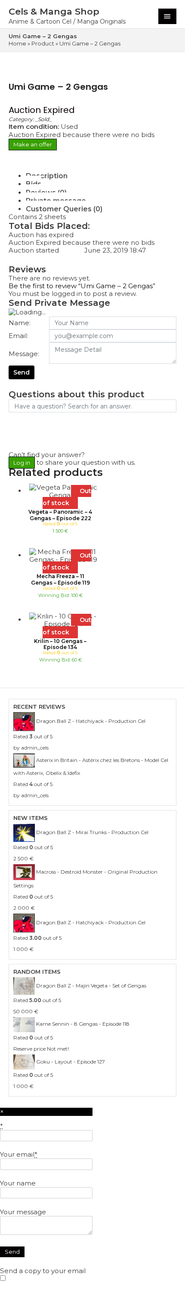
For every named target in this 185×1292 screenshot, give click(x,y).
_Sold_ (43, 119)
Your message (23, 1212)
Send (21, 372)
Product (42, 43)
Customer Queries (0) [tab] (64, 209)
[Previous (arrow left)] (15, 646)
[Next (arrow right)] (170, 646)
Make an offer (32, 144)
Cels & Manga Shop (54, 11)
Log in (21, 462)
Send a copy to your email (43, 1271)
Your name (18, 1183)
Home (17, 43)
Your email (18, 1154)
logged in (67, 293)
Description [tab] (47, 176)
